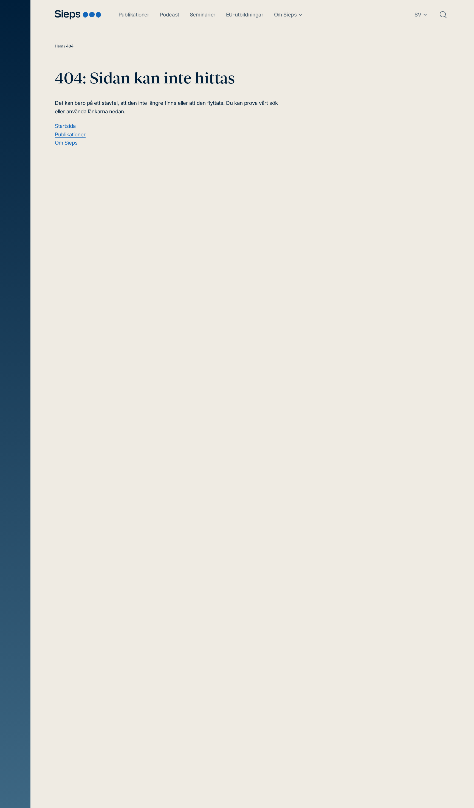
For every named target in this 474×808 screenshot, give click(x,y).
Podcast (169, 15)
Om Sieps (285, 15)
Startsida (65, 126)
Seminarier (202, 15)
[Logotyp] (78, 14)
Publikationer (134, 15)
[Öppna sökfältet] (443, 14)
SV (417, 15)
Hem (59, 46)
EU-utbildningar (244, 15)
